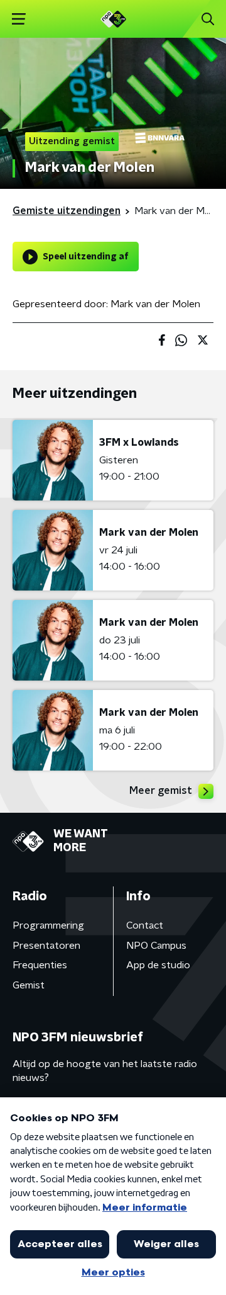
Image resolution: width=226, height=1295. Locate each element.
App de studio (158, 965)
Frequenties (40, 965)
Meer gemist (160, 791)
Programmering (48, 925)
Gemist (29, 985)
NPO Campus (156, 946)
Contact (144, 925)
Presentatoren (46, 946)
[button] (18, 19)
